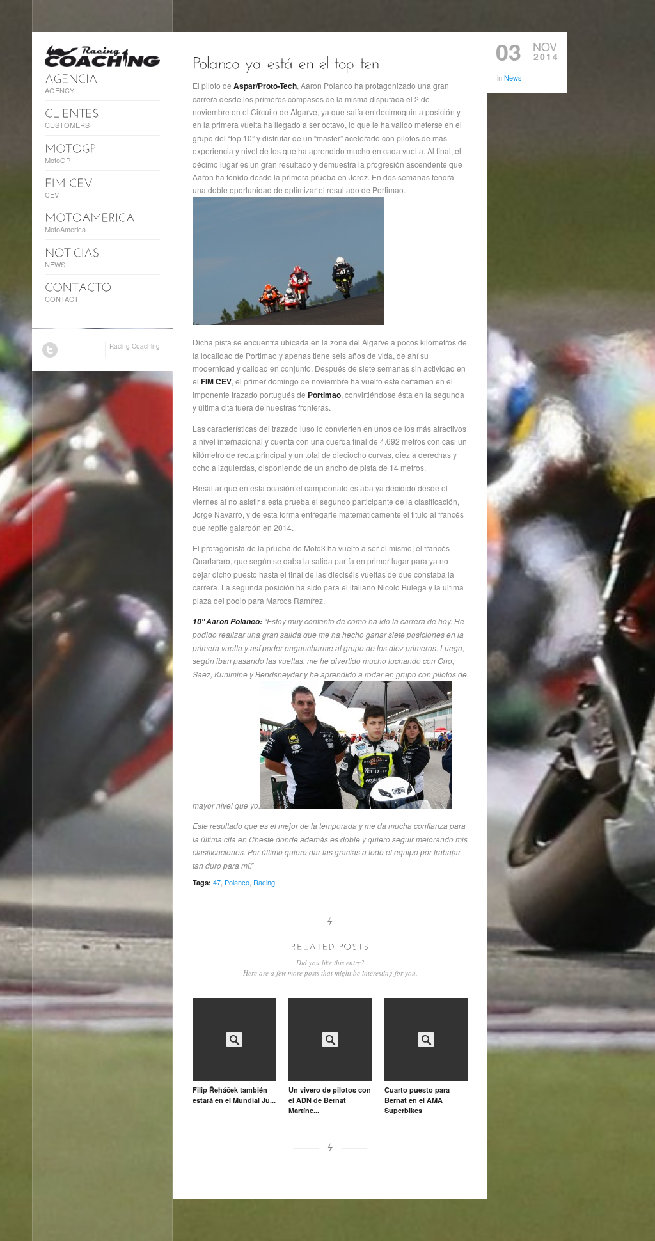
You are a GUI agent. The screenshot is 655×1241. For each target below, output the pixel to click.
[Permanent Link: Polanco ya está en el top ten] (286, 62)
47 (217, 882)
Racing (264, 882)
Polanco (237, 882)
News (513, 77)
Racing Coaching (134, 346)
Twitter (50, 350)
